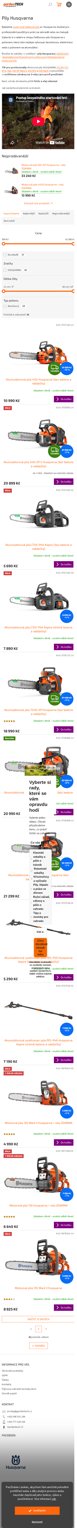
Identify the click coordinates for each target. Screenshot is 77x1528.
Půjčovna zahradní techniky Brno (19, 1389)
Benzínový (16, 306)
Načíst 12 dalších (38, 1319)
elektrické (61, 54)
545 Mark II (44, 71)
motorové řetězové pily (26, 26)
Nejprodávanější (61, 213)
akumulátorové (10, 57)
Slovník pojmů (9, 1393)
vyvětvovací (39, 57)
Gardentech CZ (15, 1427)
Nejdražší (43, 213)
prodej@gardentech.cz (19, 1411)
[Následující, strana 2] (38, 1329)
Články (5, 1380)
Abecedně (9, 221)
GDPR (5, 1375)
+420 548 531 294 (16, 1417)
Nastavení (37, 1522)
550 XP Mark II (19, 71)
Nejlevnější (29, 213)
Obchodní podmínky (12, 1371)
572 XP (60, 67)
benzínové (25, 57)
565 (9, 71)
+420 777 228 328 (16, 1422)
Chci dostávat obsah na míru (41, 947)
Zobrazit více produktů (36, 203)
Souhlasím (39, 1510)
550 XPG (32, 71)
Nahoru (40, 1345)
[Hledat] (50, 4)
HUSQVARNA (17, 270)
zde (54, 1499)
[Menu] (69, 4)
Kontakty (6, 1384)
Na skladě (16, 255)
